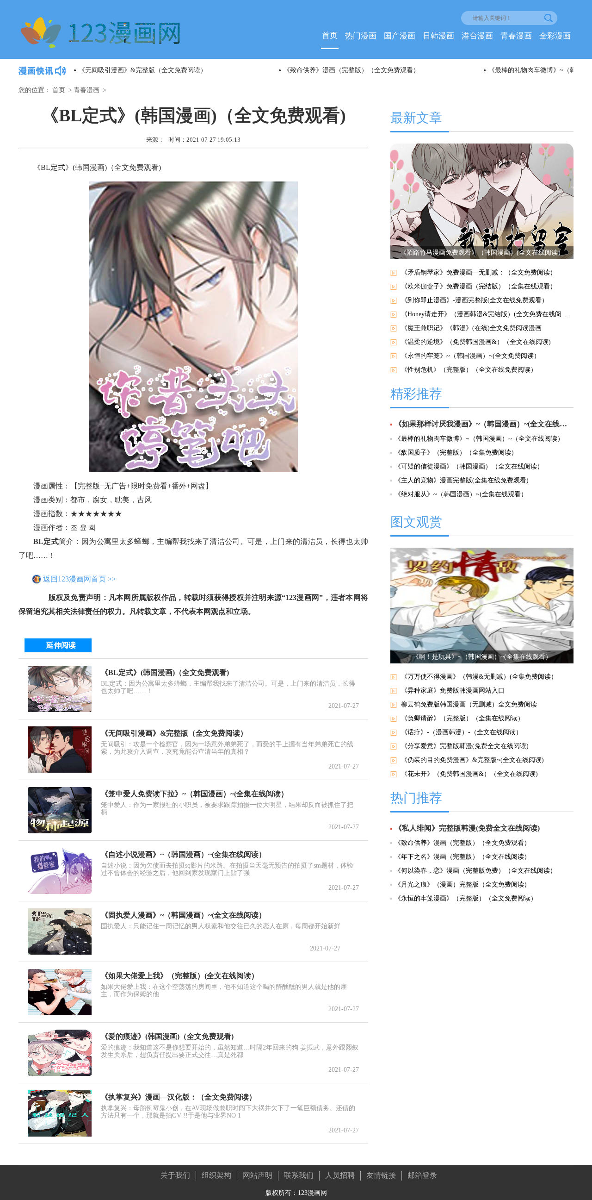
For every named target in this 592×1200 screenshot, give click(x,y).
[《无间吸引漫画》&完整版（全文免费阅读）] (60, 749)
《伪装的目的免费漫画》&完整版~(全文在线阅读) (472, 759)
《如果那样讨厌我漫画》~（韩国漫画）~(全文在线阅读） (484, 424)
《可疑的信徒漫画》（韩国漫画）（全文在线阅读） (469, 466)
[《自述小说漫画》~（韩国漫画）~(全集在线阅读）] (60, 871)
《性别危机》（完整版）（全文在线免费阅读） (469, 369)
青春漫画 (516, 35)
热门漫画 (360, 35)
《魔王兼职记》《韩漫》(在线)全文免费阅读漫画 (471, 328)
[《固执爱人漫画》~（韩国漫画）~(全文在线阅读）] (60, 931)
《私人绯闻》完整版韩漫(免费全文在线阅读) (467, 828)
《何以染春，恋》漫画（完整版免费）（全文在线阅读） (475, 870)
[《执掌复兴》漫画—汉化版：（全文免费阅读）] (60, 1113)
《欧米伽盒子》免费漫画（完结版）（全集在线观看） (478, 286)
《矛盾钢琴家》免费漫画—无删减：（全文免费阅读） (478, 272)
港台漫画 (477, 35)
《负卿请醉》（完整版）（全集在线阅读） (462, 718)
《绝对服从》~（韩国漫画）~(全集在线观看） (461, 494)
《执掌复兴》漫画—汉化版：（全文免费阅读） (178, 1097)
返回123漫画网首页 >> (79, 579)
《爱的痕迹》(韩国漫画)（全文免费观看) (167, 1036)
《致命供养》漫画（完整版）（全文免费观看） (351, 70)
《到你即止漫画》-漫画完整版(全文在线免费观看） (474, 300)
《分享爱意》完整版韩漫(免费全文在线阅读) (465, 746)
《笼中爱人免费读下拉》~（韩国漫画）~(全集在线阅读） (194, 794)
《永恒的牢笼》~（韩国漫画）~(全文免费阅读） (470, 355)
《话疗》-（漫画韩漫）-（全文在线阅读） (461, 732)
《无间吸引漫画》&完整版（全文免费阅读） (143, 70)
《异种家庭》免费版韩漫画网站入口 (453, 690)
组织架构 (216, 1175)
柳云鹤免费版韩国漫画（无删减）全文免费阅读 (469, 704)
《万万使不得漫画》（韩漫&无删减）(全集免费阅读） (479, 676)
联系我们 (299, 1175)
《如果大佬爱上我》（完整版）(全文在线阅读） (180, 976)
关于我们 (175, 1175)
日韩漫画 (438, 35)
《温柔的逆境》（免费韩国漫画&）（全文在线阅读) (476, 341)
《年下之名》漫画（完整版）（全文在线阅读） (462, 856)
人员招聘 (340, 1175)
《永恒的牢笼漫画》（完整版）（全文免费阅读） (466, 898)
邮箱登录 (422, 1175)
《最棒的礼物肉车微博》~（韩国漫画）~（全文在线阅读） (479, 438)
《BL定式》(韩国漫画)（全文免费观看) (165, 672)
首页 (330, 35)
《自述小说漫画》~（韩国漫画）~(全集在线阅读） (183, 854)
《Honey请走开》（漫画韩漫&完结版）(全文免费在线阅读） (487, 314)
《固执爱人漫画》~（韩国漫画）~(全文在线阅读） (183, 915)
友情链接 (381, 1175)
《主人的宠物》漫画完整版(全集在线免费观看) (462, 480)
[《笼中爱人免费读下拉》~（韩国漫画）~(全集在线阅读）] (60, 810)
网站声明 (257, 1175)
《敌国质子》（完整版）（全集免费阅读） (456, 452)
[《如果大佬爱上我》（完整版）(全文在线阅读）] (60, 992)
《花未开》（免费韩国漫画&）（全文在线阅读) (469, 773)
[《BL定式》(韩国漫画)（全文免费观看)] (60, 689)
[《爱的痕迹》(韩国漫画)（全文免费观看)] (60, 1053)
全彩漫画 (555, 35)
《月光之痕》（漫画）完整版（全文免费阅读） (462, 884)
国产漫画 (399, 35)
